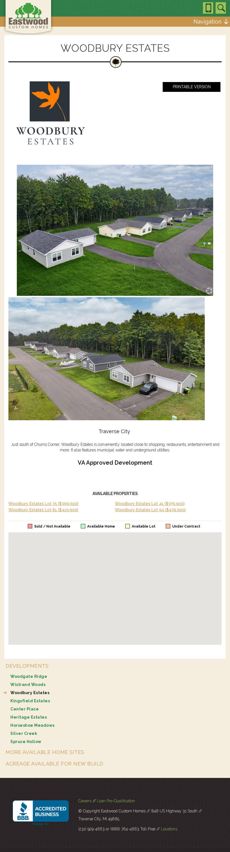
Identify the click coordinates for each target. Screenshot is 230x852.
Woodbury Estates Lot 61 (43, 510)
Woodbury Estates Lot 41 (150, 503)
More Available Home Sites (45, 752)
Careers (84, 801)
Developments (27, 666)
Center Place (24, 709)
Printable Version (192, 87)
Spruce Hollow (26, 741)
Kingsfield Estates (30, 701)
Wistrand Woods (27, 684)
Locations (169, 829)
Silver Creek (23, 733)
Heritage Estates (28, 717)
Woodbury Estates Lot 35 (43, 503)
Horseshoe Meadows (32, 725)
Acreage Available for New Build (55, 764)
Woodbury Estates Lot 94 (150, 510)
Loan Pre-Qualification (116, 801)
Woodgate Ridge (28, 676)
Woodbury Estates (29, 692)
